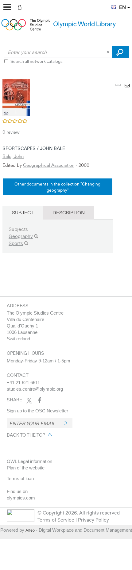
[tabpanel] (66, 174)
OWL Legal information (29, 461)
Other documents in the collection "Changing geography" (57, 187)
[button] (16, 97)
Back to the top (26, 435)
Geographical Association (48, 165)
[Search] (36, 236)
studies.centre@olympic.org (35, 389)
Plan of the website (26, 467)
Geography (21, 235)
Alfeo (30, 530)
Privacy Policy (93, 519)
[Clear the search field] (108, 52)
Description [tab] (68, 212)
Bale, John (13, 156)
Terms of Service (55, 519)
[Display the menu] (7, 7)
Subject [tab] (22, 212)
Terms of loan (20, 478)
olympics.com (21, 497)
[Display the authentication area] (21, 6)
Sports (16, 243)
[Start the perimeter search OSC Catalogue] (120, 52)
